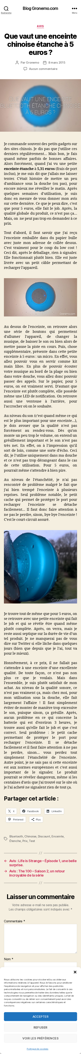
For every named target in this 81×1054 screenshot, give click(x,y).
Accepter (41, 1016)
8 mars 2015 (56, 62)
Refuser (40, 1027)
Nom (8, 959)
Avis (40, 26)
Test (32, 841)
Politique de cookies (37, 1048)
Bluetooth (16, 836)
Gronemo (32, 62)
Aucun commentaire (43, 69)
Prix (25, 841)
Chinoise (30, 836)
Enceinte (58, 836)
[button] (75, 972)
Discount (44, 836)
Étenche (15, 841)
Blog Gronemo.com (40, 8)
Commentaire (14, 921)
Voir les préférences (40, 1038)
